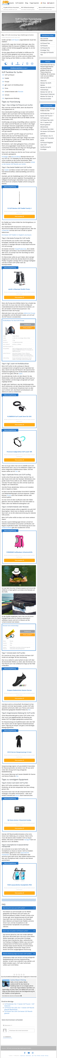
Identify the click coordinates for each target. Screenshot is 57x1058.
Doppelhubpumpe (20, 249)
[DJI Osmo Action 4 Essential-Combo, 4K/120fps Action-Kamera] (19, 809)
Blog (26, 3)
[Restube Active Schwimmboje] (10, 634)
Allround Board (16, 156)
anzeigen (24, 68)
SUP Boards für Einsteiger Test (45, 49)
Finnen (9, 495)
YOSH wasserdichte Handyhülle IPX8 (19, 885)
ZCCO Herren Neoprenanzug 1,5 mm (19, 752)
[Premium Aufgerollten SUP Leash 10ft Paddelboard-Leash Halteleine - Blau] (19, 441)
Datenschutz (28, 1055)
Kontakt (42, 1055)
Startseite (4, 1048)
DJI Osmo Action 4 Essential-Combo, (19, 820)
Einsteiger (5, 156)
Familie (17, 795)
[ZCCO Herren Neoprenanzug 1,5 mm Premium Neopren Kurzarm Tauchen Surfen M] (19, 741)
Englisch (51, 3)
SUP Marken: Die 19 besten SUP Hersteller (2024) (47, 138)
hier (16, 471)
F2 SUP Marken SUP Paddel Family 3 (19, 208)
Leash (20, 373)
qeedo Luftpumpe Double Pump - (19, 289)
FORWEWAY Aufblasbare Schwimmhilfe (19, 552)
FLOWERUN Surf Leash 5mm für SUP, (19, 416)
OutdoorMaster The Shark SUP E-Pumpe (13, 320)
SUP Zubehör (19, 3)
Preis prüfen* (27, 328)
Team (35, 1055)
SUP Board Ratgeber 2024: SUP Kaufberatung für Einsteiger (46, 146)
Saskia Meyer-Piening (18, 980)
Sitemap (46, 1055)
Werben (39, 1055)
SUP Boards (10, 3)
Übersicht (43, 81)
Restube (20, 91)
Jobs (33, 1055)
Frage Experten (34, 3)
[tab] (19, 908)
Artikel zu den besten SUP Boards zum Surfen (18, 163)
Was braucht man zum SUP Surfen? (14, 908)
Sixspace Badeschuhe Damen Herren (19, 690)
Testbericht (27, 324)
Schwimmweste (7, 527)
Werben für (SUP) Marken (45, 84)
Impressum (22, 1055)
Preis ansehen (19, 216)
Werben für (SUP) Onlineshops (45, 89)
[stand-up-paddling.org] (5, 2)
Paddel (7, 170)
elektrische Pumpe (29, 313)
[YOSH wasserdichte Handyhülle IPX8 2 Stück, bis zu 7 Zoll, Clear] (19, 874)
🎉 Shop (43, 3)
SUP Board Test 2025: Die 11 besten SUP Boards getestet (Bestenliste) (47, 123)
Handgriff (27, 839)
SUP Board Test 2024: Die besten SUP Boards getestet (47, 131)
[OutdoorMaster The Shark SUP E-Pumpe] (10, 329)
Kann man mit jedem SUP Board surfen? (15, 931)
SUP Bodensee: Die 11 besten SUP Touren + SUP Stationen (47, 116)
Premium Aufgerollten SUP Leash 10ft (19, 452)
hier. (29, 710)
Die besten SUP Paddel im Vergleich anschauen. (17, 235)
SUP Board (15, 40)
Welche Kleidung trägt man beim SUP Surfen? (17, 954)
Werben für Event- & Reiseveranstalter (46, 98)
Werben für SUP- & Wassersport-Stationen (47, 93)
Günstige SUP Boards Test (47, 54)
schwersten (5, 230)
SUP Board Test (45, 43)
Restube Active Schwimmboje (10, 625)
